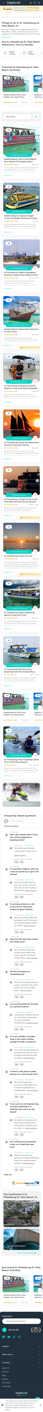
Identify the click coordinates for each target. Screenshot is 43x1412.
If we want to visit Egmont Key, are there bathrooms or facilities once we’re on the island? (24, 1108)
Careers (5, 1379)
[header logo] (13, 3)
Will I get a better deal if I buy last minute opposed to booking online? (24, 837)
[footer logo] (21, 1393)
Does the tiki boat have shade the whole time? (24, 940)
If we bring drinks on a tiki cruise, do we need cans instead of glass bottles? (22, 906)
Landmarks (6, 1386)
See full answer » (20, 855)
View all (7, 1175)
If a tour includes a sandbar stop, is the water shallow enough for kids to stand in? (23, 1039)
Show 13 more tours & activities (20, 804)
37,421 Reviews (18, 10)
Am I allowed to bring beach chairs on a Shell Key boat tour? (23, 1144)
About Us (5, 1368)
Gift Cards (6, 1383)
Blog (4, 1375)
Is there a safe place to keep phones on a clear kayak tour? (24, 1072)
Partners (5, 1372)
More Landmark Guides (27, 1253)
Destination (5, 17)
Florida (13, 17)
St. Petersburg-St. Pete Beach (27, 17)
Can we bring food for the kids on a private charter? (24, 1005)
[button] (16, 862)
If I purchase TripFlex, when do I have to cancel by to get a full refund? (24, 871)
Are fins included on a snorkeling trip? (20, 972)
